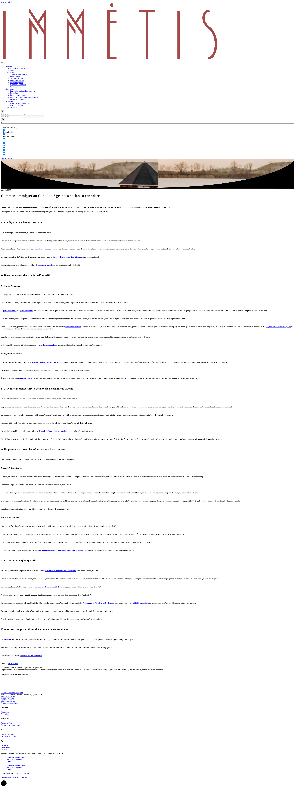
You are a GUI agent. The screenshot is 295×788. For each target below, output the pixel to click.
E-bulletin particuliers (18, 85)
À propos (9, 66)
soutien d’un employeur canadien (54, 431)
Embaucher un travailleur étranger (22, 91)
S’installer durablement (18, 74)
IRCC (198, 378)
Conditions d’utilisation (14, 759)
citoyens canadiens (49, 345)
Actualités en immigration (19, 103)
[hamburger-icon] (2, 62)
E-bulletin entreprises (17, 99)
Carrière (13, 70)
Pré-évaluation (15, 87)
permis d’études (26, 311)
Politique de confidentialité (15, 757)
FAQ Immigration (16, 83)
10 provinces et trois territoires (44, 362)
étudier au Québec (25, 378)
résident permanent (73, 327)
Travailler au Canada (17, 79)
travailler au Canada (43, 249)
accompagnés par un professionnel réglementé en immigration (63, 550)
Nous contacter (11, 108)
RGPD (8, 761)
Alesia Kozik (13, 664)
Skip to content (6, 2)
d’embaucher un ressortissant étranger (68, 257)
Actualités (9, 101)
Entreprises (10, 89)
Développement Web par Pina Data (14, 777)
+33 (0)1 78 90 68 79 (8, 699)
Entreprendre (15, 76)
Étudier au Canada (17, 81)
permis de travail (9, 311)
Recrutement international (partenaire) (24, 97)
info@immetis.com (8, 701)
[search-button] (24, 114)
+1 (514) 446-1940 (8, 697)
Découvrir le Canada (17, 105)
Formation (14, 93)
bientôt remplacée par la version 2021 (42, 587)
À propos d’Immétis (17, 68)
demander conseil (45, 265)
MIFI (126, 378)
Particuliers (10, 72)
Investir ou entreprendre (18, 95)
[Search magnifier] (3, 119)
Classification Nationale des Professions (60, 571)
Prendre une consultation (10, 703)
